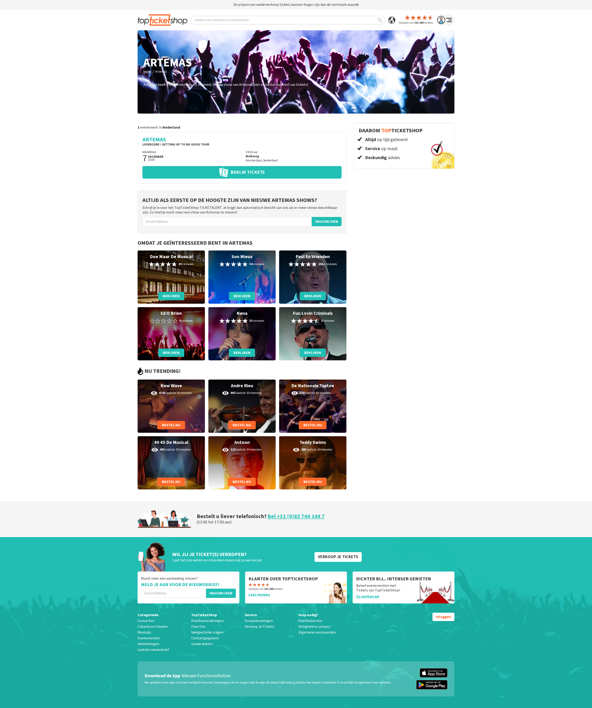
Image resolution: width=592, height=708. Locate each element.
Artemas (161, 71)
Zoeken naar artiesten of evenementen (221, 20)
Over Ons (198, 626)
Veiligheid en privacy (314, 626)
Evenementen (149, 638)
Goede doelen (202, 643)
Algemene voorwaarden (317, 632)
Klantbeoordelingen (207, 620)
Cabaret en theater (153, 626)
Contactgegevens (205, 638)
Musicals (144, 632)
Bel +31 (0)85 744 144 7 (296, 516)
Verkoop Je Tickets (259, 626)
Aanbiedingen (148, 643)
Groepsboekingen (259, 620)
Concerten (146, 620)
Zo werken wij (367, 596)
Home (147, 71)
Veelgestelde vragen (207, 632)
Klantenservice (310, 620)
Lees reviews (259, 594)
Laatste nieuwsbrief (153, 649)
